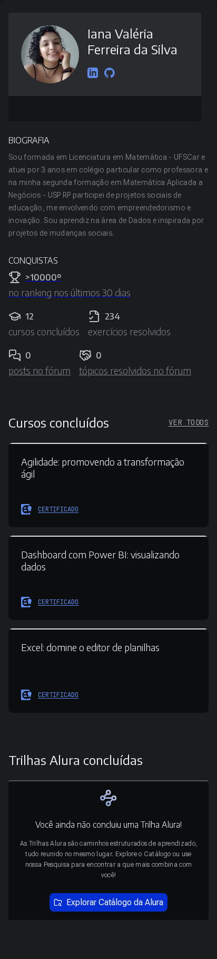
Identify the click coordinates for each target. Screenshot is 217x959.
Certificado (58, 509)
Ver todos (189, 422)
